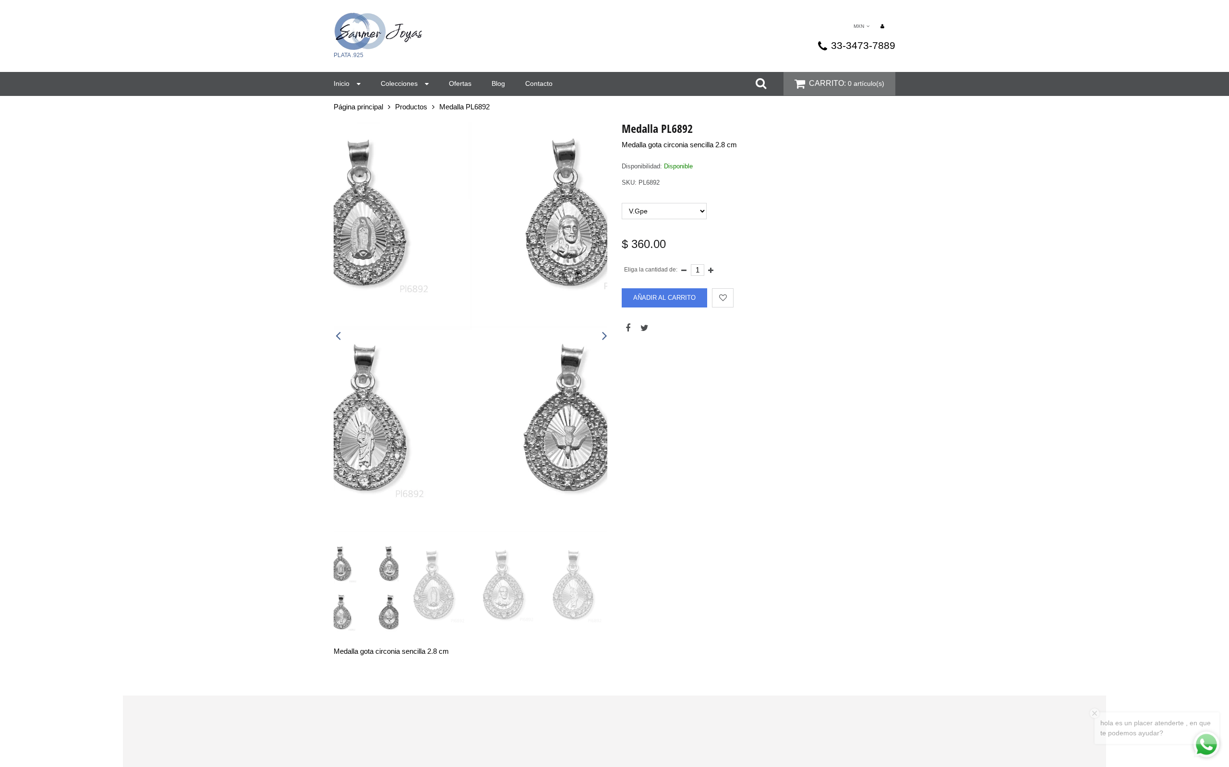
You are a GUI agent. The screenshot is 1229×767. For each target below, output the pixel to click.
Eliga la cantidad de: (650, 269)
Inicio (341, 83)
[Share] (628, 325)
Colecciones (399, 83)
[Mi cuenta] (882, 25)
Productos (411, 107)
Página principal (358, 107)
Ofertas (460, 83)
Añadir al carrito (664, 297)
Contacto (539, 83)
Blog (498, 83)
